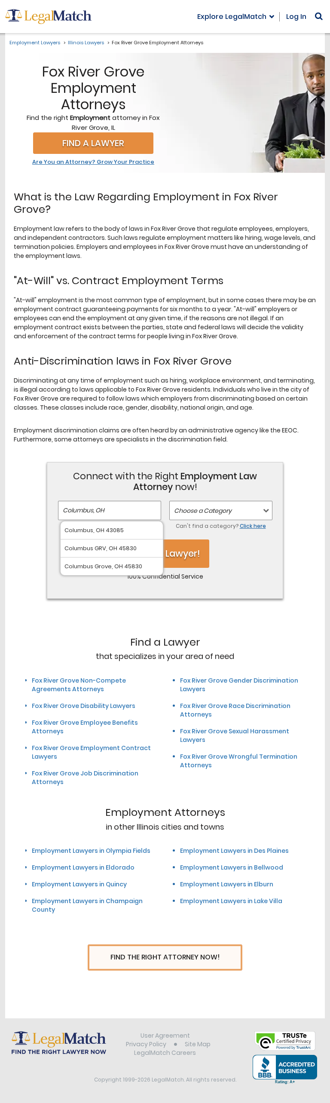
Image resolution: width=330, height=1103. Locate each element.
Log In (296, 16)
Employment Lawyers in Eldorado (83, 867)
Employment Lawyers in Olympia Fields (91, 850)
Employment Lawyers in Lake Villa (231, 901)
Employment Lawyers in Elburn (226, 884)
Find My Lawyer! (165, 553)
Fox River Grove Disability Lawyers (83, 706)
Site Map (198, 1044)
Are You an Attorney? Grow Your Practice (93, 162)
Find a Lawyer (93, 143)
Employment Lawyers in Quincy (79, 884)
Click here (253, 526)
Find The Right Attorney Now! (165, 957)
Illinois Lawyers (86, 42)
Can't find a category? (221, 526)
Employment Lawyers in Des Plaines (234, 850)
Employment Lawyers (34, 42)
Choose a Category (203, 510)
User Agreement (165, 1035)
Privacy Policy (146, 1044)
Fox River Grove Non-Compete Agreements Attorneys (79, 684)
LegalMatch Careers (165, 1052)
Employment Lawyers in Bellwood (231, 867)
